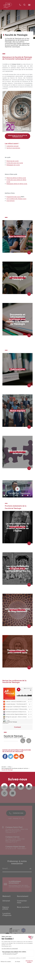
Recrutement (22, 896)
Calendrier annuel (12, 146)
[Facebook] (29, 786)
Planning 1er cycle (12, 161)
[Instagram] (4, 786)
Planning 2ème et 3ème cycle (16, 178)
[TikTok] (12, 786)
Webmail (6, 896)
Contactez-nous (18, 813)
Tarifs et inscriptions (13, 148)
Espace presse (5, 908)
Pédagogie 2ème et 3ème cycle (16, 184)
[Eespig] (23, 932)
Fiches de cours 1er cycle (14, 163)
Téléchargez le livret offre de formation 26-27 (17, 136)
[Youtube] (4, 793)
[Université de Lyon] (15, 932)
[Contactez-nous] (20, 5)
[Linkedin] (21, 786)
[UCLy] (7, 5)
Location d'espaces (6, 914)
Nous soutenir (23, 907)
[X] (12, 793)
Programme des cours (13, 197)
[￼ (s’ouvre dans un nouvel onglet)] (5, 758)
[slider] (10, 495)
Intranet (6, 901)
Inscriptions (10, 200)
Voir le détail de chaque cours (16, 199)
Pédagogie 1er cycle (13, 165)
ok (30, 868)
